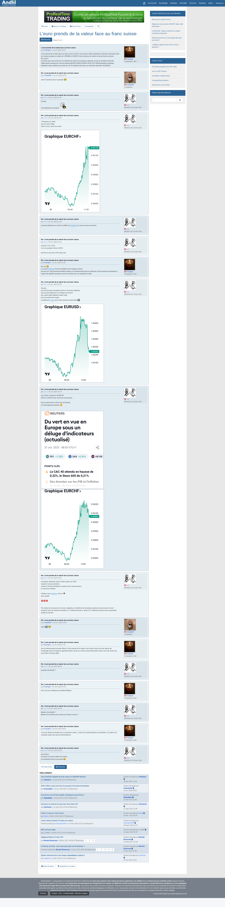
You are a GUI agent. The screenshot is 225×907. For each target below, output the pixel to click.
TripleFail (47, 858)
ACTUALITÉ (152, 3)
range (52, 300)
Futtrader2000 (61, 824)
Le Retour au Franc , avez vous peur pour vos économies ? (63, 846)
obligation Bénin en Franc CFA (52, 837)
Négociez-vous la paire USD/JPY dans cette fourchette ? (167, 25)
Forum (45, 26)
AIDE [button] (210, 3)
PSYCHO (192, 3)
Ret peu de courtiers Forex (161, 19)
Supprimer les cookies (67, 866)
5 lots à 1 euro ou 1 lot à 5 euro (52, 813)
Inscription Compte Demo (161, 76)
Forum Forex (76, 26)
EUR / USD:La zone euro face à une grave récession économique (65, 786)
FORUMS (173, 3)
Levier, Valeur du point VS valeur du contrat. (57, 821)
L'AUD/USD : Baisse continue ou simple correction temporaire (166, 32)
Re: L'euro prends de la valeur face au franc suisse (60, 73)
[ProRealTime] (94, 17)
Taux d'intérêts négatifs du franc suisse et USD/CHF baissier (63, 777)
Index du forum (48, 866)
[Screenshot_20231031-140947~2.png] (72, 529)
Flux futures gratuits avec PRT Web (164, 67)
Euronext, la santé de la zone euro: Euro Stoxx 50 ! (59, 804)
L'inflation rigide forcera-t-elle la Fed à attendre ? (165, 46)
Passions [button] (219, 3)
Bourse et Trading (59, 26)
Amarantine (48, 789)
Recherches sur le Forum (161, 85)
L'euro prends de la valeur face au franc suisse (88, 33)
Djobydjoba (48, 798)
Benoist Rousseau (50, 840)
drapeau (54, 594)
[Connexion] (98, 26)
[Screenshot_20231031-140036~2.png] (72, 343)
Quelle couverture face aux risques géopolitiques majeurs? (63, 855)
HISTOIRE (183, 3)
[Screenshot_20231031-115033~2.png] (70, 171)
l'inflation (74, 225)
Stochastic (48, 807)
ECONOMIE (163, 3)
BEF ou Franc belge (48, 830)
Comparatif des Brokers (160, 80)
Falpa (46, 816)
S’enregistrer (89, 26)
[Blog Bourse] (9, 3)
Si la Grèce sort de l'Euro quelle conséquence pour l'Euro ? (62, 795)
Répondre (46, 39)
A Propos (43, 893)
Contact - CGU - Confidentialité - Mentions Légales (70, 893)
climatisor (47, 780)
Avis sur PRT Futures (159, 71)
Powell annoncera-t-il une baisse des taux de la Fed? (167, 39)
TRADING (202, 3)
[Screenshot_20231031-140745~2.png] (72, 450)
